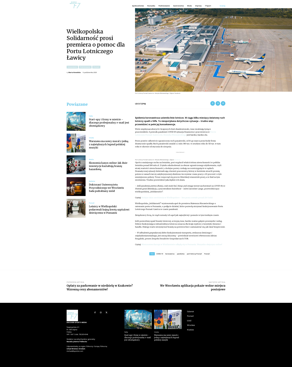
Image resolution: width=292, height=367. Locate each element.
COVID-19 (159, 254)
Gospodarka (72, 67)
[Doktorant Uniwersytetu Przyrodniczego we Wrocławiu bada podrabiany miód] (76, 186)
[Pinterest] (223, 103)
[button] (222, 5)
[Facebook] (212, 103)
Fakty (91, 116)
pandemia (180, 254)
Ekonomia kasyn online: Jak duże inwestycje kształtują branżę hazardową (108, 166)
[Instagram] (100, 312)
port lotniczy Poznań (194, 254)
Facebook (177, 160)
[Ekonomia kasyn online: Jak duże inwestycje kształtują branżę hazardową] (76, 164)
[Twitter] (218, 103)
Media (91, 159)
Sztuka (91, 138)
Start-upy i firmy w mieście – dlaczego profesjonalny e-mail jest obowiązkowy (109, 122)
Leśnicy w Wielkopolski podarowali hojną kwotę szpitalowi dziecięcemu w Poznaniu (109, 209)
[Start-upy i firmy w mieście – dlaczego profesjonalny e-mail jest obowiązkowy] (76, 121)
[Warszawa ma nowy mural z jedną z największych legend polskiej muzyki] (76, 143)
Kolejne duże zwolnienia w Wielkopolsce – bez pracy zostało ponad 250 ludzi (177, 197)
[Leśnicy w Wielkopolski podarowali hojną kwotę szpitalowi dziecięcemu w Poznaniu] (76, 208)
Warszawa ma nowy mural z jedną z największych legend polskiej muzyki (108, 144)
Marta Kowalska (74, 72)
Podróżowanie (85, 67)
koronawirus (170, 254)
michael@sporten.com (75, 351)
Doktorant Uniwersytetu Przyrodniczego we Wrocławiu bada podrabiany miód (106, 187)
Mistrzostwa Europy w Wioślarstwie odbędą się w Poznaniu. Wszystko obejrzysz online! (182, 244)
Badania (92, 181)
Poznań (96, 67)
